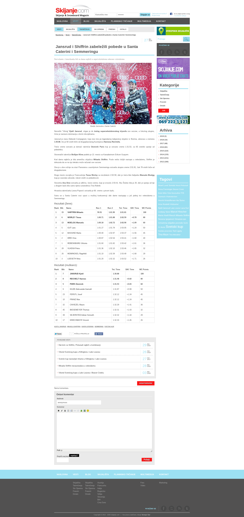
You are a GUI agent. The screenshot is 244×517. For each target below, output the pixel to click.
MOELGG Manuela (75, 223)
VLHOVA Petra (73, 248)
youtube (169, 52)
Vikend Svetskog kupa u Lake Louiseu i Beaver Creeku (81, 373)
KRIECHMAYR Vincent (79, 320)
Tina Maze (163, 234)
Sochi (185, 223)
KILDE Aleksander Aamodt (81, 289)
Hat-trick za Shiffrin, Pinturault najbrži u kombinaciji (80, 345)
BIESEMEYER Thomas (79, 310)
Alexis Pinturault (182, 185)
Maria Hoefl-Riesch (166, 215)
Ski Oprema (164, 98)
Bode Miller (162, 193)
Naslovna (60, 35)
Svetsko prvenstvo (165, 231)
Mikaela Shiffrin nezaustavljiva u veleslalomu (77, 366)
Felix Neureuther (173, 193)
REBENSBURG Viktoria (77, 243)
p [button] (61, 450)
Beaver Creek (178, 189)
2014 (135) (164, 154)
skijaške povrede (175, 223)
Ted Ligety (177, 231)
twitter (185, 52)
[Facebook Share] (99, 334)
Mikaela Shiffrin (73, 326)
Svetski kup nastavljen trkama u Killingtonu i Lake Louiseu (82, 359)
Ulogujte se (145, 15)
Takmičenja (76, 35)
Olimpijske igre (180, 219)
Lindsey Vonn (164, 212)
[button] (58, 410)
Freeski (163, 102)
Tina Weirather (174, 235)
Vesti (68, 35)
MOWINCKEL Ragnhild (76, 254)
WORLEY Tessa (74, 217)
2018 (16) (163, 140)
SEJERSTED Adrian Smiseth (82, 315)
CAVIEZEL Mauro (77, 305)
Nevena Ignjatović (166, 219)
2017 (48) (163, 143)
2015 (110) (164, 151)
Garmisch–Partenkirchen (167, 197)
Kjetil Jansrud (60, 326)
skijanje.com (74, 11)
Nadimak (60, 398)
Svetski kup (109, 326)
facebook (161, 52)
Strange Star (146, 515)
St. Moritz (161, 227)
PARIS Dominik (76, 284)
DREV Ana (71, 238)
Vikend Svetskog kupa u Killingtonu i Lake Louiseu (79, 352)
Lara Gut (185, 208)
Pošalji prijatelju (81, 333)
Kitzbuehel (174, 204)
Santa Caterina (87, 326)
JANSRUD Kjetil (77, 274)
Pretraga (186, 39)
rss (177, 52)
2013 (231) (164, 158)
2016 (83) (163, 147)
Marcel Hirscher (179, 212)
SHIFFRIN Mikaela (75, 212)
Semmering (99, 326)
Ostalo (162, 106)
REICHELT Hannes (78, 279)
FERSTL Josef (76, 294)
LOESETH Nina (73, 259)
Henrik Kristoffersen (167, 200)
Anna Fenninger (165, 189)
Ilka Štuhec (180, 200)
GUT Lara (71, 228)
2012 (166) (164, 162)
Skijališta (163, 91)
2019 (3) (163, 136)
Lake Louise (175, 208)
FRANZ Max (75, 299)
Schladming (162, 223)
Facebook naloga (180, 16)
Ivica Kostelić (164, 204)
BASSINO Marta (74, 233)
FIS (182, 193)
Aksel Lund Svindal (166, 185)
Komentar (60, 407)
